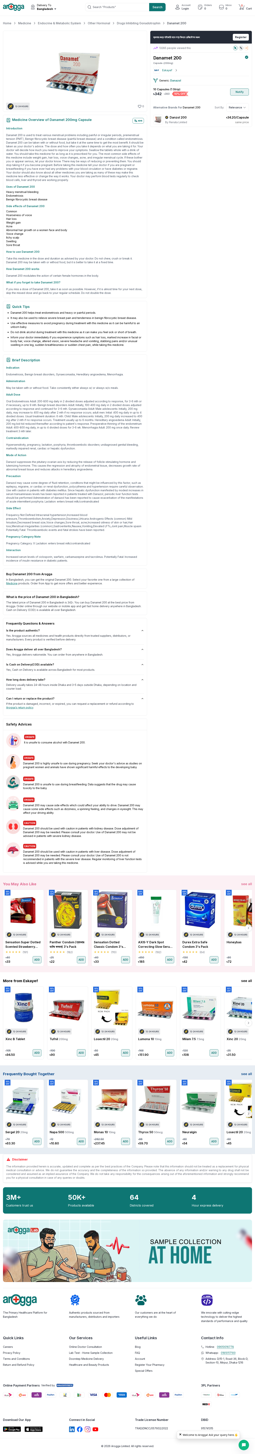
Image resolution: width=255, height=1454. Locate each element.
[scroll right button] (248, 928)
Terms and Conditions (16, 1358)
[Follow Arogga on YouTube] (95, 1429)
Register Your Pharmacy (149, 1364)
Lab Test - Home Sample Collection (91, 1352)
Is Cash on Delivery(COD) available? (30, 664)
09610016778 (225, 1346)
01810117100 (228, 1352)
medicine (12, 583)
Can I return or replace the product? (30, 698)
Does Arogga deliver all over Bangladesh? (34, 649)
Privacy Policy (11, 1352)
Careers (8, 1346)
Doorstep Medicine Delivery (86, 1358)
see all (246, 884)
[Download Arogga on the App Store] (34, 1429)
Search (157, 7)
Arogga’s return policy (19, 707)
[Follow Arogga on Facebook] (80, 1429)
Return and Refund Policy (18, 1364)
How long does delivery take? (25, 679)
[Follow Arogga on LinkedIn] (72, 1429)
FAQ (137, 1352)
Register (241, 37)
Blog (138, 1346)
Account (140, 1358)
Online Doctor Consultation (85, 1346)
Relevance (235, 107)
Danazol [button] (175, 80)
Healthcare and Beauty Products (89, 1364)
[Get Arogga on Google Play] (12, 1429)
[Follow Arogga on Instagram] (87, 1429)
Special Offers (144, 1370)
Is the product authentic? (23, 630)
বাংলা (140, 120)
